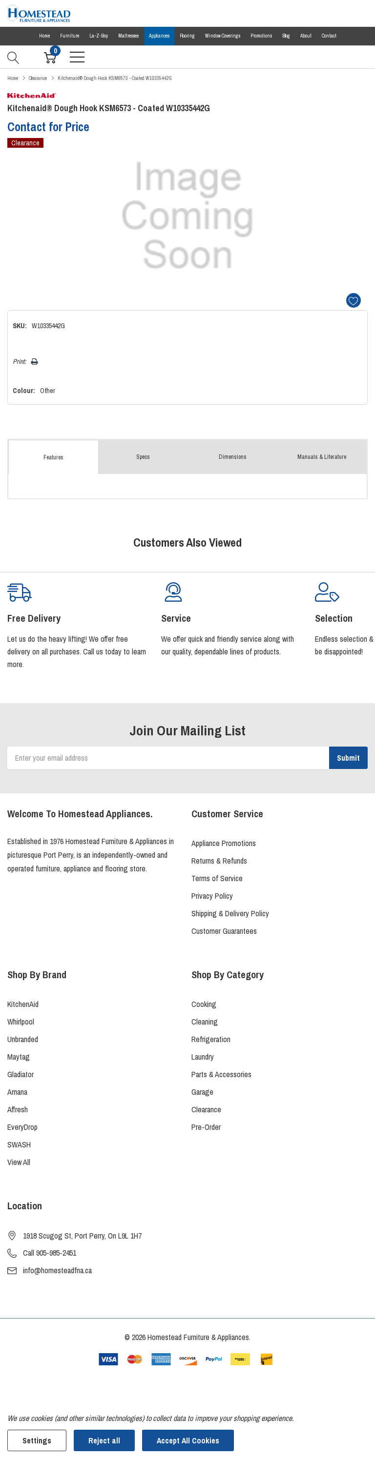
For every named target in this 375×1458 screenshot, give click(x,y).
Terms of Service (217, 878)
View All (18, 1162)
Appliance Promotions (223, 843)
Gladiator (20, 1074)
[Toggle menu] (77, 57)
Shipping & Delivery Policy (230, 913)
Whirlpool (20, 1021)
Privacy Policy (212, 895)
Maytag (18, 1056)
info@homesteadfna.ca (57, 1270)
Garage (202, 1091)
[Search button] (13, 56)
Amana (17, 1091)
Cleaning (204, 1021)
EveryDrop (22, 1127)
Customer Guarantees (224, 931)
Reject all (104, 1440)
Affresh (17, 1109)
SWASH (19, 1144)
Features (53, 457)
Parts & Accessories (221, 1074)
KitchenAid (23, 1004)
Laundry (202, 1056)
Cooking (203, 1004)
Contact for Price (48, 126)
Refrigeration (210, 1039)
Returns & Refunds (219, 860)
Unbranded (22, 1039)
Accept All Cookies (188, 1440)
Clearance (206, 1109)
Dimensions (233, 457)
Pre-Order (206, 1127)
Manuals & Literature (321, 457)
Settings (36, 1440)
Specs (143, 457)
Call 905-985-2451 (49, 1252)
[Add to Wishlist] (353, 300)
